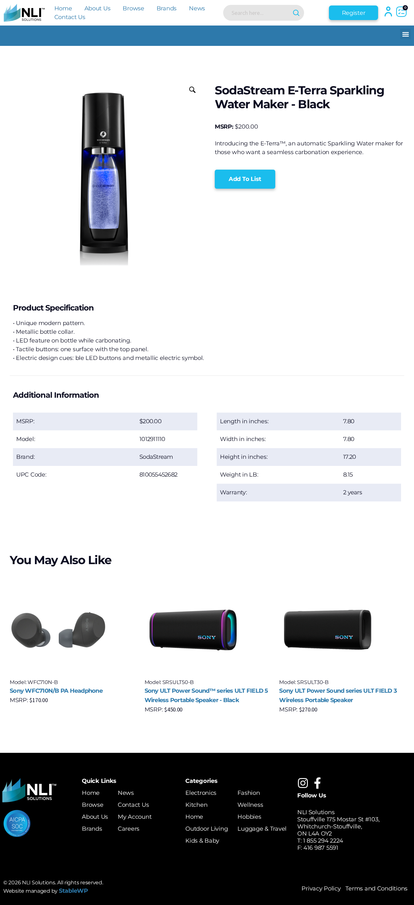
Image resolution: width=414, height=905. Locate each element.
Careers (128, 828)
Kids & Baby (202, 840)
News (197, 8)
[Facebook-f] (317, 783)
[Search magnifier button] (296, 13)
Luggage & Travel (262, 828)
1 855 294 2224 (323, 840)
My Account (134, 816)
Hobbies (249, 816)
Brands (167, 8)
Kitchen (196, 804)
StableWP (73, 890)
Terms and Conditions (376, 888)
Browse (133, 8)
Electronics (200, 792)
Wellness (250, 804)
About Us (97, 8)
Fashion (248, 792)
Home (63, 8)
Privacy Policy (321, 888)
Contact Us (69, 17)
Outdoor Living (206, 828)
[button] (405, 34)
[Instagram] (303, 783)
